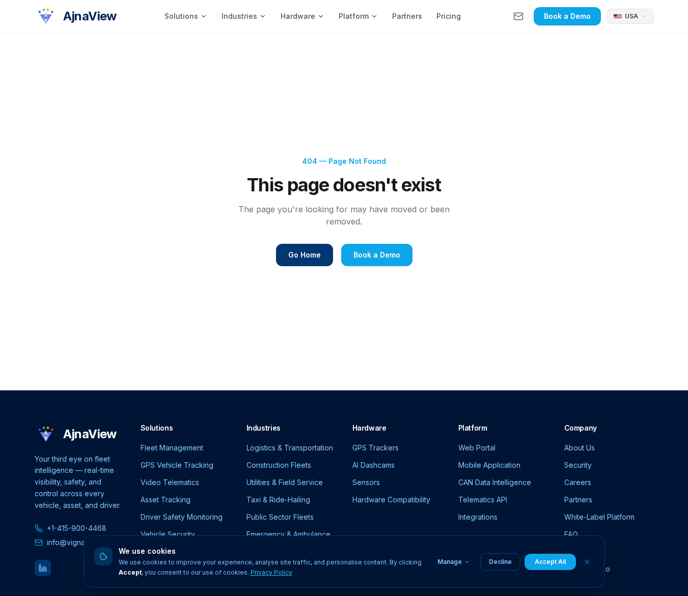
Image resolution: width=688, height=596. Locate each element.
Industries (239, 16)
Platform (354, 16)
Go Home (304, 254)
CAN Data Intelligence (494, 482)
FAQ (571, 534)
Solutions (181, 16)
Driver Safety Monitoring (182, 517)
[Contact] (518, 16)
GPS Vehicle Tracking (177, 465)
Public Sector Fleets (280, 517)
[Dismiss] (587, 562)
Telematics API (482, 499)
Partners (407, 16)
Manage (449, 561)
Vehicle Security (168, 534)
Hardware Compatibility (391, 499)
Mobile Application (489, 465)
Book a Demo (567, 16)
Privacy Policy (271, 572)
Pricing (448, 16)
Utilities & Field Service (284, 482)
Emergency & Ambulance (288, 534)
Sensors (366, 482)
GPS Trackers (375, 447)
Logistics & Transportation (289, 447)
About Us (579, 447)
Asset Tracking (165, 499)
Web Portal (477, 447)
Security (578, 465)
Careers (577, 482)
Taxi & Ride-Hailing (278, 499)
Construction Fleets (278, 465)
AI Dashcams (373, 465)
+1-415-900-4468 (76, 528)
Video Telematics (170, 482)
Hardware (298, 16)
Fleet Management (172, 447)
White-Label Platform (599, 517)
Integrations (478, 517)
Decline (500, 561)
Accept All (550, 561)
